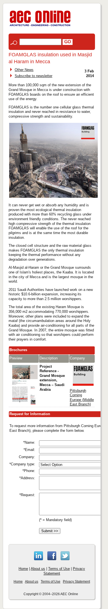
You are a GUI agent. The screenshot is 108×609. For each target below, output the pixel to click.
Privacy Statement (76, 581)
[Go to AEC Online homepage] (40, 26)
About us (38, 569)
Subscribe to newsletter (33, 76)
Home (23, 569)
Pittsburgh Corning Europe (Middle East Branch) (82, 398)
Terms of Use (59, 569)
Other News (24, 70)
